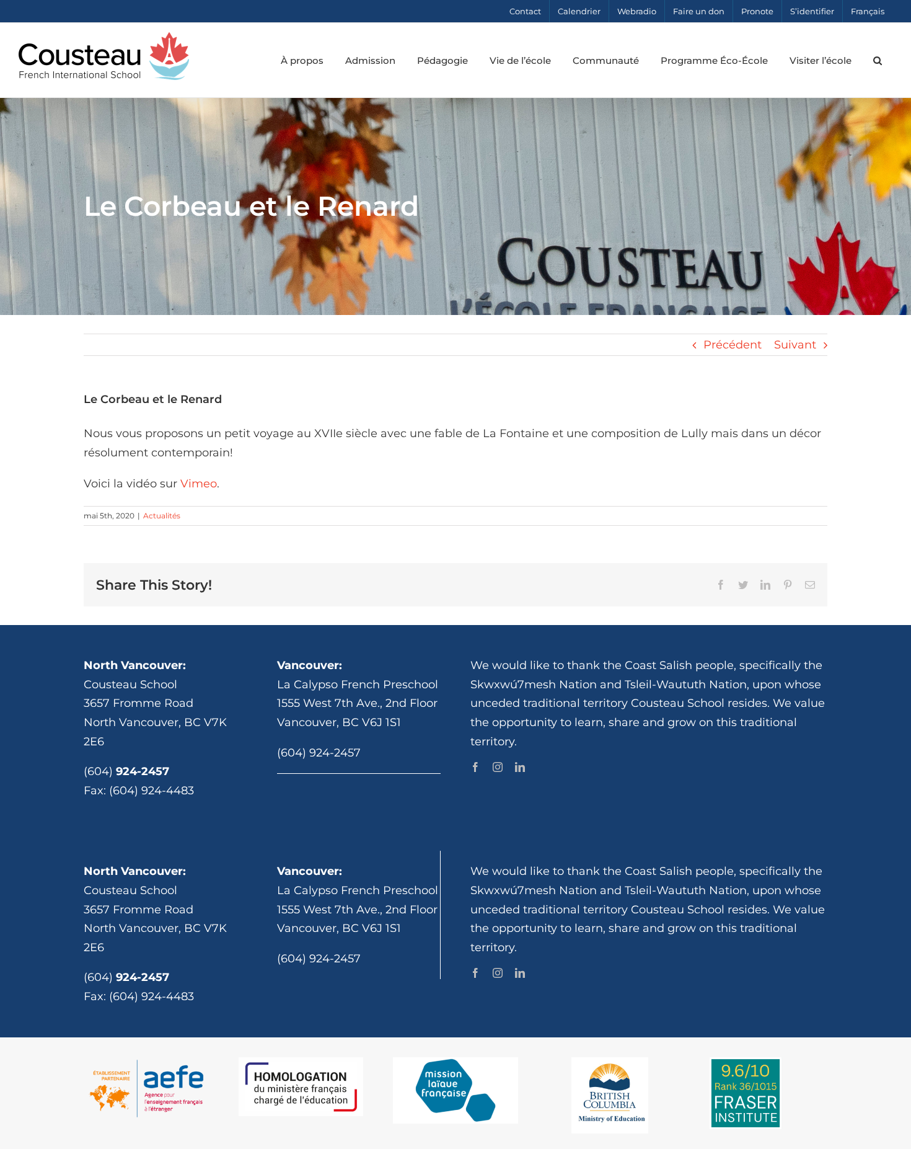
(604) (126, 771)
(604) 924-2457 (319, 753)
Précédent (732, 345)
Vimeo (198, 483)
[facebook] (475, 767)
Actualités (161, 515)
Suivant (795, 345)
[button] (877, 60)
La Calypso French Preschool (357, 684)
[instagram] (498, 767)
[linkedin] (520, 767)
